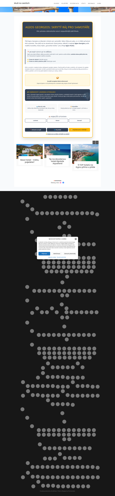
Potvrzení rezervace (48, 400)
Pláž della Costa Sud (89, 258)
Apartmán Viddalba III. (91, 312)
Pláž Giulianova (64, 291)
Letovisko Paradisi (74, 435)
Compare (55, 197)
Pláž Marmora (94, 262)
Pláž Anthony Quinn (80, 448)
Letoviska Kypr (78, 378)
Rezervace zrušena (63, 404)
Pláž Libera (69, 262)
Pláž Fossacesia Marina (59, 291)
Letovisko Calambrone (39, 335)
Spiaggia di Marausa (77, 271)
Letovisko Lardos (54, 435)
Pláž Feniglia (84, 349)
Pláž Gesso (39, 353)
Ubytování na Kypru (53, 377)
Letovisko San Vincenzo (79, 335)
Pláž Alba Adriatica (39, 291)
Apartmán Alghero (71, 312)
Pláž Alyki (70, 448)
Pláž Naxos (59, 267)
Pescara (57, 213)
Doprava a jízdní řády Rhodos (64, 422)
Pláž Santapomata (45, 358)
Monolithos (53, 467)
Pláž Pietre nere (64, 267)
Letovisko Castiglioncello (44, 335)
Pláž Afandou (45, 448)
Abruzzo (27, 205)
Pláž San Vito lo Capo (89, 267)
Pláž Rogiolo (84, 353)
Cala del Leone (39, 349)
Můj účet (58, 387)
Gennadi (79, 120)
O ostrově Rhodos (27, 418)
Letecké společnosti (68, 378)
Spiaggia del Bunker (70, 358)
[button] (76, 239)
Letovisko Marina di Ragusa (84, 244)
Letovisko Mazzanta (69, 335)
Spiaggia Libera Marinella (85, 358)
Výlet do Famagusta (93, 477)
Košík (38, 378)
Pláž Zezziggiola (60, 358)
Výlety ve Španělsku (38, 477)
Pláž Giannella (44, 353)
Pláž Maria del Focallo (84, 262)
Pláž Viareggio (55, 358)
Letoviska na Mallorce (33, 386)
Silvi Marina (82, 213)
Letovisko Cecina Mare (49, 335)
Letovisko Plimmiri (84, 435)
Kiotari (57, 120)
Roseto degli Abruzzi (67, 213)
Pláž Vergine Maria (57, 271)
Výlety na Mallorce (48, 386)
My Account (63, 387)
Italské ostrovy (27, 219)
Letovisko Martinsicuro (47, 213)
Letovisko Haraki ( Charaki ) (69, 430)
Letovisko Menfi (89, 244)
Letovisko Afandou (39, 430)
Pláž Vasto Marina (62, 295)
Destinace (91, 3)
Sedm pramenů (73, 467)
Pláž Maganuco (74, 262)
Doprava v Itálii (97, 214)
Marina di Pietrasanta (67, 339)
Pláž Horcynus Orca (59, 262)
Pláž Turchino (94, 291)
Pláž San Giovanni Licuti (84, 267)
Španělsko (28, 473)
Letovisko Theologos (69, 439)
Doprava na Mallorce (28, 386)
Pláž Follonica (94, 349)
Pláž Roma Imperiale (89, 353)
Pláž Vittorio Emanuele (62, 271)
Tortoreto (87, 213)
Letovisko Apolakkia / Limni (44, 430)
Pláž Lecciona (54, 353)
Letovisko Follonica (54, 335)
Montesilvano (52, 213)
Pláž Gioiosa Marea (49, 262)
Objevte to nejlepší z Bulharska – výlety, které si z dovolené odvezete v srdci (48, 396)
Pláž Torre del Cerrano (89, 291)
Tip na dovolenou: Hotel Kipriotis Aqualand (57, 161)
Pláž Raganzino (79, 267)
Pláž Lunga (64, 353)
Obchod (43, 396)
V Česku (83, 386)
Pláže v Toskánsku (32, 345)
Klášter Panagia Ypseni (43, 467)
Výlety (83, 3)
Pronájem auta (50, 458)
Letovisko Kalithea (94, 430)
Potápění (63, 467)
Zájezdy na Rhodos (98, 468)
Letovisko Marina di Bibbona (59, 335)
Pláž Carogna (79, 349)
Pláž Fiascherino (89, 349)
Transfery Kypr (48, 377)
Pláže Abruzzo (27, 287)
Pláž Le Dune (49, 353)
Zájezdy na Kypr (63, 377)
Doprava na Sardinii (32, 313)
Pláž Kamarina (64, 262)
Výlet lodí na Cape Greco (58, 377)
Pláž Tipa (52, 271)
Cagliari (42, 312)
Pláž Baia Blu (54, 349)
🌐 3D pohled (57, 129)
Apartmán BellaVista (53, 367)
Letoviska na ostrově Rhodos (32, 426)
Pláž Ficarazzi (94, 258)
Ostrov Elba (64, 223)
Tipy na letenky (43, 477)
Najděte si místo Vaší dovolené (68, 387)
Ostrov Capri (59, 227)
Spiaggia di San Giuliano (87, 271)
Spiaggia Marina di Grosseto (90, 358)
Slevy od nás (23, 477)
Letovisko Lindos (59, 435)
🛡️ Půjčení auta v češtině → (79, 129)
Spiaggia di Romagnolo (82, 271)
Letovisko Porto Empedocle (94, 244)
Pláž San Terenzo (94, 353)
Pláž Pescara (74, 291)
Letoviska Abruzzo (32, 209)
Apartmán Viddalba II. (86, 312)
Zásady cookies (52, 257)
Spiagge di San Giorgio (65, 358)
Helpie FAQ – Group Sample (70, 197)
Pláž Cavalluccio (49, 291)
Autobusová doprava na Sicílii (64, 236)
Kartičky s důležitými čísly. (78, 386)
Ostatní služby (63, 391)
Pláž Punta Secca (74, 267)
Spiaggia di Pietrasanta (80, 358)
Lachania (35, 120)
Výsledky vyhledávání (63, 486)
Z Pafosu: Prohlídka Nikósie (53, 486)
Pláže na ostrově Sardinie (52, 308)
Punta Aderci (67, 295)
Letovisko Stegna (64, 439)
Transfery (48, 477)
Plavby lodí (45, 458)
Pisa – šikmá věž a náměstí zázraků (82, 367)
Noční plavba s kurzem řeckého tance (58, 467)
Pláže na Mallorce (38, 386)
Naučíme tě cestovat (93, 387)
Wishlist (68, 486)
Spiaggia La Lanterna (92, 271)
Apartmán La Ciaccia (76, 312)
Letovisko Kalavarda (89, 430)
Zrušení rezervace (88, 486)
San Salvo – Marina (72, 213)
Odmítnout (56, 253)
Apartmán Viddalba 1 (81, 312)
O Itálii (62, 282)
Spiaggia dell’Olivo (75, 358)
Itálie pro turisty (22, 201)
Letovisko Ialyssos (74, 430)
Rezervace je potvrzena (53, 404)
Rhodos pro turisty (22, 409)
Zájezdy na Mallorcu (53, 386)
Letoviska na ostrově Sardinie (37, 308)
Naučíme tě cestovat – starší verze (98, 387)
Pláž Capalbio (74, 349)
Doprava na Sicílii (69, 236)
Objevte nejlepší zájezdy (68, 395)
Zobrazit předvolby (70, 253)
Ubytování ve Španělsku (33, 477)
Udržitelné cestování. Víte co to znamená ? (73, 477)
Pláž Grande (54, 262)
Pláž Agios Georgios (55, 448)
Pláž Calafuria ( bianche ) (64, 349)
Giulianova (42, 213)
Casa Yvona (68, 367)
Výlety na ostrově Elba (58, 486)
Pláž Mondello (49, 267)
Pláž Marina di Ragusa (89, 262)
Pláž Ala (49, 349)
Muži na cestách (22, 3)
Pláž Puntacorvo (74, 353)
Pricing (73, 405)
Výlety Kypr (38, 482)
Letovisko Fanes (59, 430)
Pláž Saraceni (84, 291)
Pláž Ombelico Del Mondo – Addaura (83, 396)
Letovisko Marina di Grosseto (64, 335)
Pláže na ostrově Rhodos (40, 444)
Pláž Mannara (79, 262)
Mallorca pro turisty (23, 382)
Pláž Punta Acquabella (79, 291)
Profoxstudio (71, 491)
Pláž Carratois (79, 258)
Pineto (62, 213)
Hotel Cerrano (73, 367)
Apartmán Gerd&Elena (65, 458)
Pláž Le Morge (69, 291)
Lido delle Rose (34, 291)
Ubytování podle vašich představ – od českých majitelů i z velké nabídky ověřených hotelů (63, 477)
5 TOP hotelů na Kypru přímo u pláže (85, 166)
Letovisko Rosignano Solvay (74, 335)
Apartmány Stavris (80, 458)
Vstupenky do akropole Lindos (78, 467)
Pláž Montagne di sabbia (54, 267)
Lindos (83, 378)
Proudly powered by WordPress (48, 491)
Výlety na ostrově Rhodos (28, 463)
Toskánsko (27, 323)
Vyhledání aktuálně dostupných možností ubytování (83, 477)
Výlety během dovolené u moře (33, 486)
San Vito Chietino (77, 213)
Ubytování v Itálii (48, 363)
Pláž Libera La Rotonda (59, 353)
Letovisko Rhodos (89, 435)
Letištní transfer (62, 413)
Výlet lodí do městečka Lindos (83, 467)
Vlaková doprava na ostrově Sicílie (78, 477)
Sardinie (27, 300)
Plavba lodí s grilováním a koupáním (73, 396)
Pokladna (98, 396)
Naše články (73, 382)
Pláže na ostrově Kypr (88, 396)
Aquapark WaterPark (38, 467)
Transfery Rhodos (55, 458)
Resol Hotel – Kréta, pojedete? (29, 161)
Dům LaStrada (96, 312)
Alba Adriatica (37, 213)
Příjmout (44, 253)
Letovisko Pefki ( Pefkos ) (79, 435)
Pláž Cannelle (69, 349)
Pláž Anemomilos (75, 448)
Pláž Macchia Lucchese (69, 353)
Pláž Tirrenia (50, 358)
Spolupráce (38, 395)
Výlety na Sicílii (67, 277)
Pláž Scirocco (94, 267)
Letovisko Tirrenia (84, 335)
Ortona (53, 396)
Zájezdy (56, 3)
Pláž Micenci (44, 267)
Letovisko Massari (69, 435)
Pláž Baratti (59, 349)
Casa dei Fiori (63, 367)
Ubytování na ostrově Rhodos (60, 454)
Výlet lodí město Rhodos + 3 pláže (93, 467)
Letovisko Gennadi (64, 430)
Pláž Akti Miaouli (65, 448)
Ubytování (53, 477)
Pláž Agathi (50, 448)
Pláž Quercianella (79, 353)
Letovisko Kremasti (49, 435)
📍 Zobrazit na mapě (35, 129)
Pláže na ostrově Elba (69, 227)
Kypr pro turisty (43, 373)
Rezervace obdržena (58, 404)
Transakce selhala (68, 404)
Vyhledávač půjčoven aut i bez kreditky (88, 477)
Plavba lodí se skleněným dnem (43, 486)
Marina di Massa (94, 335)
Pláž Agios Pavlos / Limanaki (60, 448)
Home (75, 197)
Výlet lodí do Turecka (88, 467)
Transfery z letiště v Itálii (43, 368)
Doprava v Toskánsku (64, 326)
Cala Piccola (44, 349)
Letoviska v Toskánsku (32, 331)
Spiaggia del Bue (67, 271)
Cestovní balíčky (50, 197)
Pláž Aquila (78, 396)
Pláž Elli (90, 448)
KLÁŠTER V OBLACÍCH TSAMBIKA (48, 467)
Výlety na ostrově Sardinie (62, 317)
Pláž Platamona (57, 312)
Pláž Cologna (54, 291)
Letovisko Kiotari (39, 435)
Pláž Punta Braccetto (69, 267)
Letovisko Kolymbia (44, 435)
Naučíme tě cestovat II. (23, 396)
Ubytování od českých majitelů (58, 477)
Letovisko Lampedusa (79, 244)
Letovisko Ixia (79, 430)
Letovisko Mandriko (64, 435)
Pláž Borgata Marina (44, 291)
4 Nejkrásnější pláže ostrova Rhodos (32, 467)
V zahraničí (88, 386)
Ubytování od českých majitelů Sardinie (62, 304)
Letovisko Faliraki (54, 430)
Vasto (92, 213)
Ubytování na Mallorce (43, 386)
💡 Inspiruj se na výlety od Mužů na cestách (57, 134)
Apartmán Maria (70, 458)
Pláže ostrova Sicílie (37, 254)
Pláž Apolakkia (85, 448)
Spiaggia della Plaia (72, 271)
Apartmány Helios (75, 458)
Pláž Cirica (84, 258)
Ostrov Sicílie (32, 232)
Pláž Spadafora (47, 271)
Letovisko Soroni (94, 435)
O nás (99, 3)
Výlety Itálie (78, 363)
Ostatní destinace (58, 396)
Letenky (73, 378)
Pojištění (64, 3)
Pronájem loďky (68, 467)
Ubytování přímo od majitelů (68, 477)
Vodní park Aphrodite (48, 486)
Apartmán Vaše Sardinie (58, 367)
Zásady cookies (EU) (83, 486)
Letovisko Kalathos (84, 430)
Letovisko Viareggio (89, 335)
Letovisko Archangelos (49, 430)
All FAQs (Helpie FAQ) (45, 197)
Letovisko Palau (47, 312)
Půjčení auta (74, 3)
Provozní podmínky (61, 257)
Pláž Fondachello (44, 262)
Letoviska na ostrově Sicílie (37, 240)
